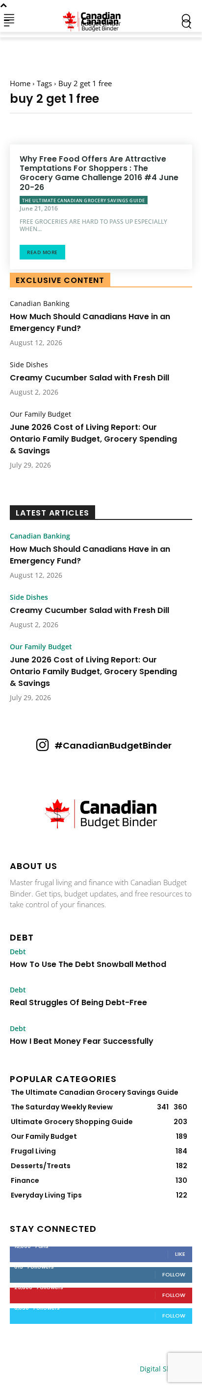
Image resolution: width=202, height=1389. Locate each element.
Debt (18, 951)
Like (180, 1254)
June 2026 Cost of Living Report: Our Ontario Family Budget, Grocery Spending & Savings (93, 439)
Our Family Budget (40, 414)
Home (20, 83)
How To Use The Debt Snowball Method (88, 964)
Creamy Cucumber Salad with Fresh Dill (89, 377)
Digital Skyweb (163, 1368)
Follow (173, 1274)
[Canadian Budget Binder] (94, 18)
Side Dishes (29, 364)
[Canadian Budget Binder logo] (101, 814)
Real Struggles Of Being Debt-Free (78, 1002)
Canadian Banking (40, 303)
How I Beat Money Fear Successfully (81, 1041)
